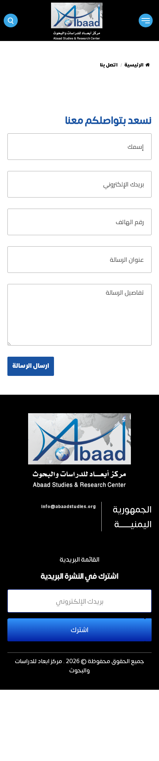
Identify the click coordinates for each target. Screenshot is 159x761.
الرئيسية (133, 65)
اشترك (79, 629)
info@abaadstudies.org (68, 507)
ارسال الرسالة (30, 366)
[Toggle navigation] (145, 20)
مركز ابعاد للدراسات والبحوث (52, 665)
